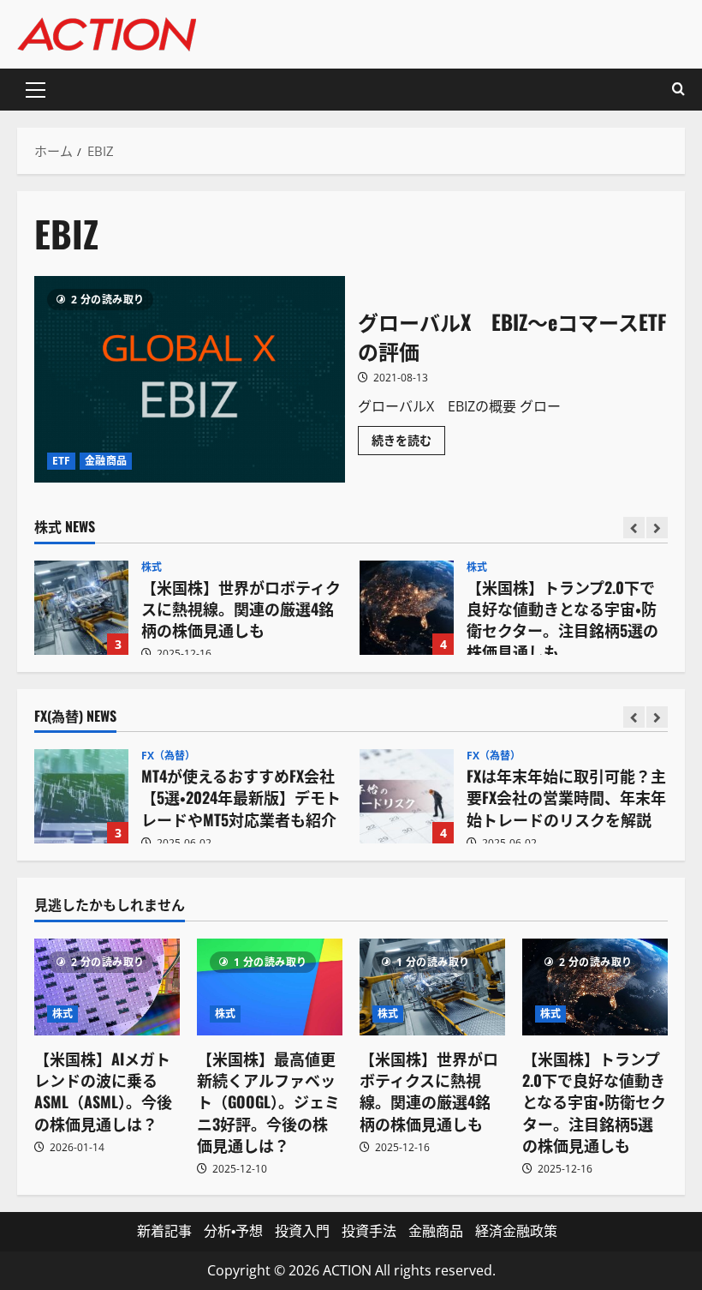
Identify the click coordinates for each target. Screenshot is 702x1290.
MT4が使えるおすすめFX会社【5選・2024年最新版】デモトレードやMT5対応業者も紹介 (81, 796)
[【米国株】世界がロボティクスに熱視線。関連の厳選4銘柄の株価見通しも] (432, 987)
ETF (61, 460)
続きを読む (408, 443)
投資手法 (369, 1230)
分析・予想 (233, 1230)
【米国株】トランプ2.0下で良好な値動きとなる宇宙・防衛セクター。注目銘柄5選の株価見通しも (407, 608)
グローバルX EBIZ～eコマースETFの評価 (189, 379)
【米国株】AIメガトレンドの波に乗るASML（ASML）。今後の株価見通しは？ (103, 1091)
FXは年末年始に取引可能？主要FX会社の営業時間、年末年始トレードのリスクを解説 (407, 796)
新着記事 (164, 1230)
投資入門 (302, 1230)
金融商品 (105, 460)
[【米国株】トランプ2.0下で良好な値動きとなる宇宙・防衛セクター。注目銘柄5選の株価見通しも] (595, 987)
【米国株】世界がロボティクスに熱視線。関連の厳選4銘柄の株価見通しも (81, 608)
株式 (151, 567)
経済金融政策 (516, 1230)
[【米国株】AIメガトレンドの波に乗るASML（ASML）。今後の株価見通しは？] (107, 987)
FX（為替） (168, 756)
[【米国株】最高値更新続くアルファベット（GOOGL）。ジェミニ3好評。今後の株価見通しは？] (269, 987)
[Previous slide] (634, 527)
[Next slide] (657, 527)
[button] (35, 90)
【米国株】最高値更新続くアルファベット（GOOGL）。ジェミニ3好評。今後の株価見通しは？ (268, 1101)
